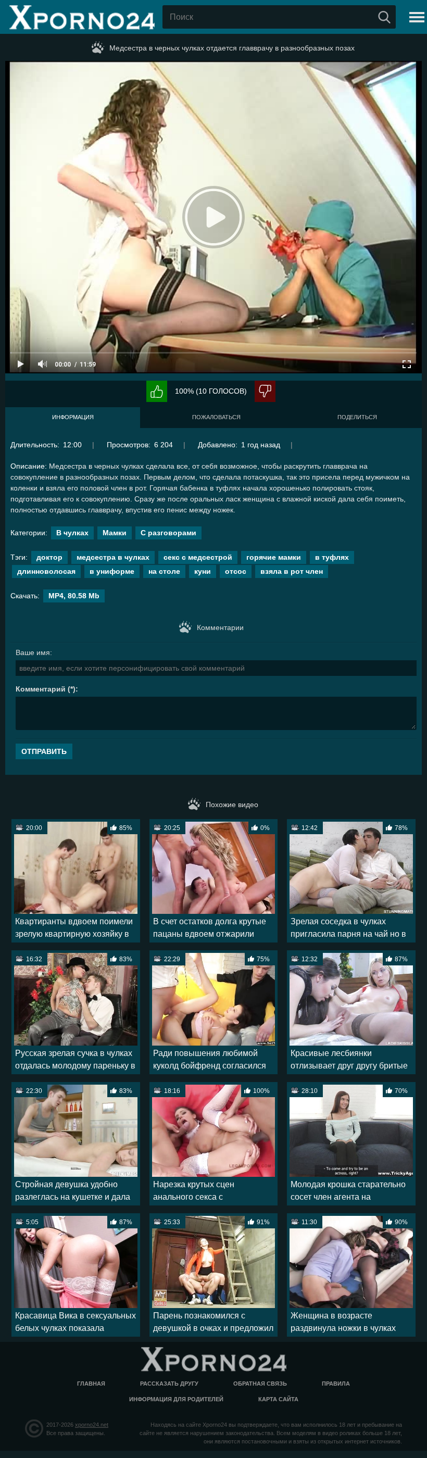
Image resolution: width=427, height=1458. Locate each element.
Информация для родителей (176, 1399)
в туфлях (332, 557)
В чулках (72, 533)
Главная (91, 1383)
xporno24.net (91, 1425)
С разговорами (168, 533)
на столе (164, 571)
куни (202, 571)
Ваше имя (33, 652)
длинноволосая (46, 571)
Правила (336, 1383)
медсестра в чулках (113, 557)
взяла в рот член (291, 571)
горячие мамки (273, 557)
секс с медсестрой (198, 557)
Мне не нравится (265, 391)
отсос (235, 571)
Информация (73, 417)
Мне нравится (156, 391)
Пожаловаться (216, 417)
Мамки (115, 533)
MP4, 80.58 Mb (73, 596)
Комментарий (41, 689)
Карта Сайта (278, 1399)
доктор (49, 557)
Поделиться (357, 417)
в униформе (112, 571)
